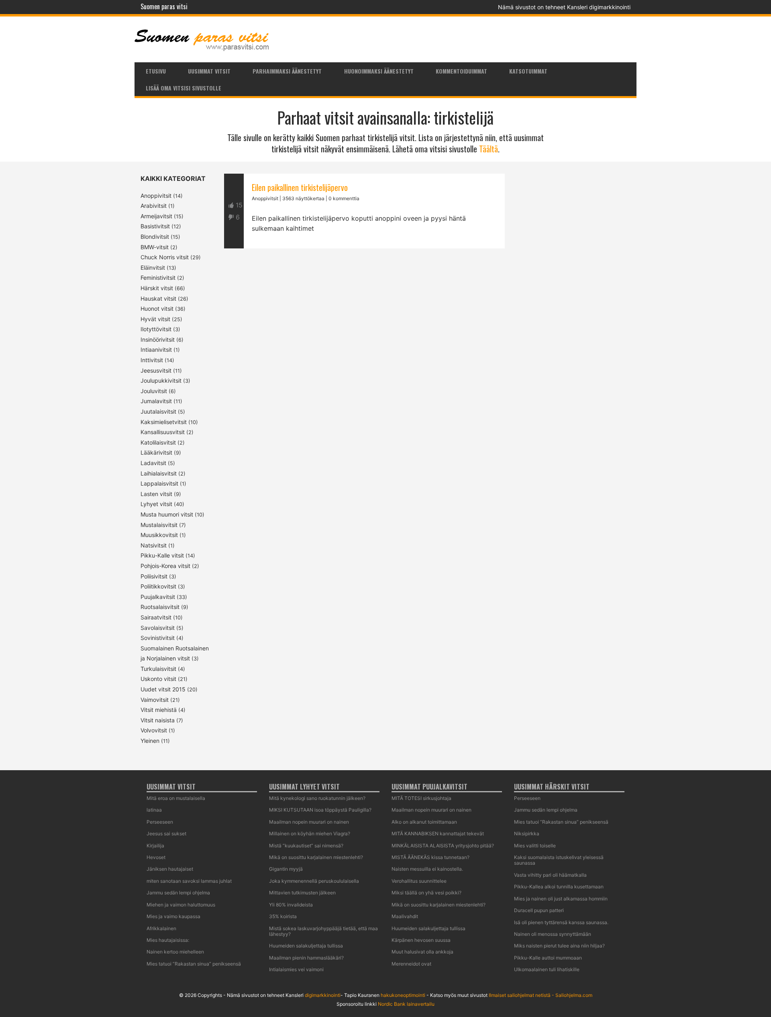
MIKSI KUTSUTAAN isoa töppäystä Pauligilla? (320, 810)
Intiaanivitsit (156, 349)
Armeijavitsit (156, 216)
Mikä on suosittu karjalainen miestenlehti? (316, 857)
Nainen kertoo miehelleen (175, 952)
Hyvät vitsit (155, 319)
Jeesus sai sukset (166, 833)
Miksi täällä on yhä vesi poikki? (426, 893)
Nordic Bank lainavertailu (406, 1004)
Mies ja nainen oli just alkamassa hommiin (561, 899)
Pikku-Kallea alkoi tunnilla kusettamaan (559, 887)
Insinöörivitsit (158, 339)
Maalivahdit (405, 916)
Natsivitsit (154, 545)
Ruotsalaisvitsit (160, 606)
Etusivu (156, 71)
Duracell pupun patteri (539, 910)
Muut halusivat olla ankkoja (422, 952)
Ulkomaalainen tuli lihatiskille (546, 969)
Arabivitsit (154, 205)
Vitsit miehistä (159, 709)
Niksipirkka (526, 833)
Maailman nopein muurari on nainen (309, 822)
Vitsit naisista (158, 720)
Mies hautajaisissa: (168, 940)
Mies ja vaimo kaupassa (173, 916)
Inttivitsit (152, 360)
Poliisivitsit (154, 576)
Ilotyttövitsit (156, 329)
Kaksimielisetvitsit (164, 421)
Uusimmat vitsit (209, 71)
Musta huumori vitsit (167, 514)
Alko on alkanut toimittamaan (424, 822)
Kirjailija (155, 846)
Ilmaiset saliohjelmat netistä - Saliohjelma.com (540, 995)
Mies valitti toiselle (535, 846)
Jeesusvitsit (156, 370)
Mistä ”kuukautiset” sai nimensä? (306, 846)
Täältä (488, 149)
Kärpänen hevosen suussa (421, 940)
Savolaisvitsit (158, 627)
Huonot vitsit (157, 308)
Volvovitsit (154, 730)
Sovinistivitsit (158, 637)
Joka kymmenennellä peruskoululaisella (314, 881)
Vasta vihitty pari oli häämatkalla (550, 875)
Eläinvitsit (153, 267)
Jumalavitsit (156, 401)
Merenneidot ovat (411, 964)
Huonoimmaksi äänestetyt (379, 71)
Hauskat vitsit (158, 298)
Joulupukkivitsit (161, 380)
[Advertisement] (364, 340)
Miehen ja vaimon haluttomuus (181, 905)
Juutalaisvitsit (158, 411)
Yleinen (150, 740)
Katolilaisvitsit (158, 442)
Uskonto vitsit (158, 678)
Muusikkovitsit (159, 534)
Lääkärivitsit (156, 452)
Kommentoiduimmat (461, 71)
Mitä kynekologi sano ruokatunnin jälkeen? (317, 798)
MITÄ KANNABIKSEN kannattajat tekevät (438, 833)
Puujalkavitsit (158, 596)
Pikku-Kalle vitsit (162, 555)
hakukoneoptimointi (403, 995)
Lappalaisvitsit (159, 483)
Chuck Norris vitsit (165, 257)
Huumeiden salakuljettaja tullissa (306, 946)
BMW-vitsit (155, 247)
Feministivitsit (158, 277)
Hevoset (156, 857)
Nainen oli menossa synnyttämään (552, 934)
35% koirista (283, 916)
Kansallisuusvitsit (163, 432)
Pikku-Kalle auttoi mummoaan (548, 958)
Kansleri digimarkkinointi (598, 7)
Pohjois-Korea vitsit (165, 565)
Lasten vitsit (156, 493)
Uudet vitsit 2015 (163, 689)
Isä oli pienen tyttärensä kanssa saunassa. (561, 922)
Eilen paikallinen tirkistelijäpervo (300, 187)
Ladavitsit (153, 462)
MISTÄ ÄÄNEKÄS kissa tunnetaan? (430, 857)
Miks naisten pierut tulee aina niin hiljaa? (559, 946)
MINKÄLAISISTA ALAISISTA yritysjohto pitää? (443, 846)
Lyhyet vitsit (156, 503)
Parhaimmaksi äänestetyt (287, 71)
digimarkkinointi (323, 995)
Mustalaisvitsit (159, 524)
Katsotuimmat (528, 71)
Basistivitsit (155, 226)
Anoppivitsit (156, 195)
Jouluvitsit (154, 391)
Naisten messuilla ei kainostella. (427, 869)
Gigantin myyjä (286, 869)
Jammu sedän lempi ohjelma (178, 893)
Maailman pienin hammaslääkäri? (306, 958)
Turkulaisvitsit (158, 668)
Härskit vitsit (157, 288)
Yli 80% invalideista (291, 905)
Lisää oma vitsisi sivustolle (183, 88)
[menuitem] (156, 70)
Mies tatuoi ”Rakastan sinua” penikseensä (194, 964)
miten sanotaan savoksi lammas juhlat (189, 881)
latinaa (154, 810)
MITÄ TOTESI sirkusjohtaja (421, 798)
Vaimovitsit (155, 699)
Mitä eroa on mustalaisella (176, 798)
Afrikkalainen (161, 928)
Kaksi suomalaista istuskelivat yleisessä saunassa (559, 860)
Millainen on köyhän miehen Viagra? (309, 833)
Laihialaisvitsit (159, 473)
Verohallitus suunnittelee (419, 881)
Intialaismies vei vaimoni (296, 969)
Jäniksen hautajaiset (170, 869)
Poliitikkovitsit (158, 586)
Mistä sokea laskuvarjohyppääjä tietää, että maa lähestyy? (323, 931)
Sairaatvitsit (156, 617)
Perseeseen (160, 822)
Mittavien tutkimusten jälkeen (302, 893)
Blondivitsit (155, 236)
